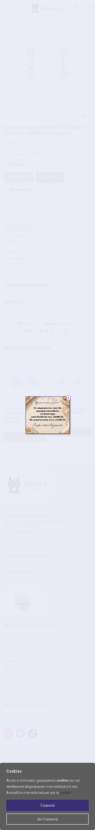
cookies (65, 793)
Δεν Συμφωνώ (47, 819)
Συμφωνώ (48, 805)
